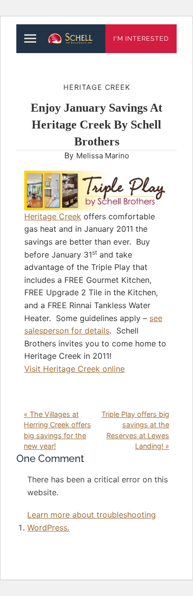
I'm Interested (141, 38)
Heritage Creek (96, 87)
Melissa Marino (102, 155)
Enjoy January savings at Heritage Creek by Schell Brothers (96, 124)
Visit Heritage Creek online (74, 369)
